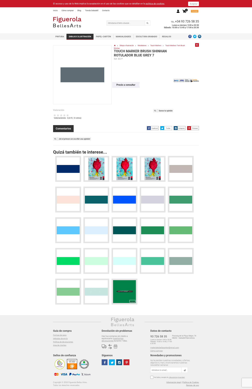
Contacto (106, 10)
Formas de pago (59, 335)
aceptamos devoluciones (112, 339)
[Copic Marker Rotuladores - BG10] (96, 260)
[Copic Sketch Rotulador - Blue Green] (124, 230)
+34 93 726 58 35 (187, 21)
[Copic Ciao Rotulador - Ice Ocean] (180, 260)
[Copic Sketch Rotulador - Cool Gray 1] (152, 199)
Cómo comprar (68, 10)
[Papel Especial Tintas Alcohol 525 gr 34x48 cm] (96, 168)
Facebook (155, 128)
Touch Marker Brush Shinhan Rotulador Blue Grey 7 (140, 53)
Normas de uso (192, 385)
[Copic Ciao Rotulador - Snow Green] (124, 260)
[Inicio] (115, 45)
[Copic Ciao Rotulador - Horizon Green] (68, 291)
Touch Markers (155, 45)
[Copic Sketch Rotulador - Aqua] (152, 230)
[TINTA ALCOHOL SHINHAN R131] (68, 199)
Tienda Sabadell (91, 10)
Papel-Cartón (103, 36)
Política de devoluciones (63, 342)
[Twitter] (194, 36)
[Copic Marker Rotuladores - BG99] (180, 230)
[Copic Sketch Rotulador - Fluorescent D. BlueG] (68, 230)
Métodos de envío (60, 338)
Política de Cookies (190, 382)
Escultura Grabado (146, 36)
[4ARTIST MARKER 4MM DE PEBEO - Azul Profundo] (68, 168)
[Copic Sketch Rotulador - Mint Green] (180, 199)
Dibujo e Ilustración (80, 36)
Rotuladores (142, 45)
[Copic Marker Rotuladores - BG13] (68, 260)
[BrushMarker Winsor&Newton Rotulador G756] (124, 291)
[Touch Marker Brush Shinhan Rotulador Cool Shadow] (96, 291)
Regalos (166, 36)
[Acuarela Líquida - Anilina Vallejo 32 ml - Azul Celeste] (124, 199)
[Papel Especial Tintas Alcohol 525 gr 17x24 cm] (152, 168)
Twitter (168, 128)
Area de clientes (59, 345)
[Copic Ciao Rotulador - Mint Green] (152, 260)
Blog (79, 10)
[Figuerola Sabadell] (67, 22)
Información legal (173, 382)
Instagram (181, 128)
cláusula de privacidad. (177, 377)
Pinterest (195, 128)
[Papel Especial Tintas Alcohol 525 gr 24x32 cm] (124, 168)
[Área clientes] (178, 11)
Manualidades (123, 36)
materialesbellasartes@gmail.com (164, 347)
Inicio (55, 10)
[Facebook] (190, 36)
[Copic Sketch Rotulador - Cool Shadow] (96, 230)
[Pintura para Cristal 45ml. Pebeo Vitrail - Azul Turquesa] (96, 199)
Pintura (59, 36)
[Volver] (197, 45)
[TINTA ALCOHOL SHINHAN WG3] (180, 168)
